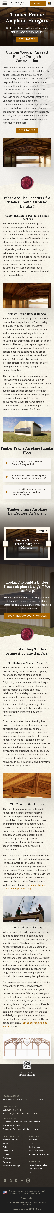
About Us (33, 1139)
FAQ (30, 1172)
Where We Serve (36, 1151)
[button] (5, 544)
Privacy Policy (27, 1198)
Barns (5, 1143)
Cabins (6, 1147)
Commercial (8, 1151)
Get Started (37, 3)
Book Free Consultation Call (27, 615)
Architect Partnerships (39, 1154)
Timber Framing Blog (38, 1165)
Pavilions (7, 1158)
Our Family (33, 1143)
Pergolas (7, 1162)
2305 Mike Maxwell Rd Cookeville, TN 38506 (23, 1099)
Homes (6, 1154)
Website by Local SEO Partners (27, 1209)
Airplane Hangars (10, 1139)
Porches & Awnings (11, 1165)
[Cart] (48, 3)
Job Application (35, 1168)
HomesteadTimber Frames (17, 3)
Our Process (34, 1147)
